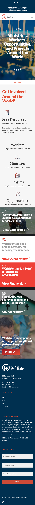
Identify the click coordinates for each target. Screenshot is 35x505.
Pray (3, 400)
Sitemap (5, 406)
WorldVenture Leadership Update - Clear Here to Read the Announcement (17, 8)
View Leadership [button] (13, 229)
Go (3, 403)
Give (3, 397)
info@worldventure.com (10, 387)
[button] (32, 17)
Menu (19, 82)
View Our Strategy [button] (15, 258)
